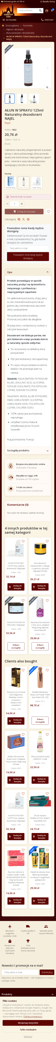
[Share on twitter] (23, 219)
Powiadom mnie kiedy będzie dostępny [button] (28, 256)
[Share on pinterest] (28, 219)
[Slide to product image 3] (34, 99)
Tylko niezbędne (28, 1029)
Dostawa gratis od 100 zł (14, 2)
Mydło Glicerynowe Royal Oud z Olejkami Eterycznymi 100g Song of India (16, 760)
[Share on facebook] (19, 219)
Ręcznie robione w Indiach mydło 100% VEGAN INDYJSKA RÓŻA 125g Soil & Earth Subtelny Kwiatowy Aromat (16, 878)
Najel (7, 122)
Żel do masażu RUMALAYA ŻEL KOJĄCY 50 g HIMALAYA (40, 818)
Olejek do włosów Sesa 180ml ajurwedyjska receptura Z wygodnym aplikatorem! (40, 876)
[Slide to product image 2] (22, 99)
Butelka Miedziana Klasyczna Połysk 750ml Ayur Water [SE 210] (40, 694)
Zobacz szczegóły (16, 646)
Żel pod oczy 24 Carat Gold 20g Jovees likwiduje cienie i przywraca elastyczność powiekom (16, 698)
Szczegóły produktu (18, 450)
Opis (9, 272)
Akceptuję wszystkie (28, 1022)
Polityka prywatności (33, 1016)
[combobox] (30, 10)
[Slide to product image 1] (10, 99)
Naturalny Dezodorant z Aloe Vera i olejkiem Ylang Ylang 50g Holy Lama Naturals (40, 626)
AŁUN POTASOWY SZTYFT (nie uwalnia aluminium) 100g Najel (16, 566)
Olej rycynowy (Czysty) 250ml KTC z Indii (40, 757)
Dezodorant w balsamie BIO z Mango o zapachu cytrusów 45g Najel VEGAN (40, 567)
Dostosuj (28, 1036)
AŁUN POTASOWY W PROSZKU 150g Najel (16, 623)
